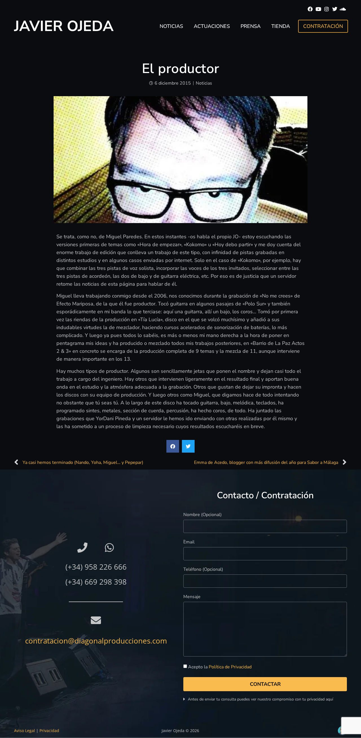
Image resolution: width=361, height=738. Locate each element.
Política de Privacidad (230, 667)
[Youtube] (318, 9)
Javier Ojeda (64, 26)
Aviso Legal (24, 730)
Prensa (251, 26)
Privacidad (49, 730)
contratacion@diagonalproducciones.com (96, 641)
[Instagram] (327, 9)
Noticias (171, 26)
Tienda (280, 26)
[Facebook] (310, 9)
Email (189, 542)
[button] (172, 446)
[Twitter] (335, 9)
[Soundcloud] (343, 9)
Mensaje (192, 597)
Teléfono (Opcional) (203, 569)
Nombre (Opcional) (202, 515)
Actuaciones (212, 26)
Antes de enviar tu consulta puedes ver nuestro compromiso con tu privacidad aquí (260, 699)
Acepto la (220, 667)
